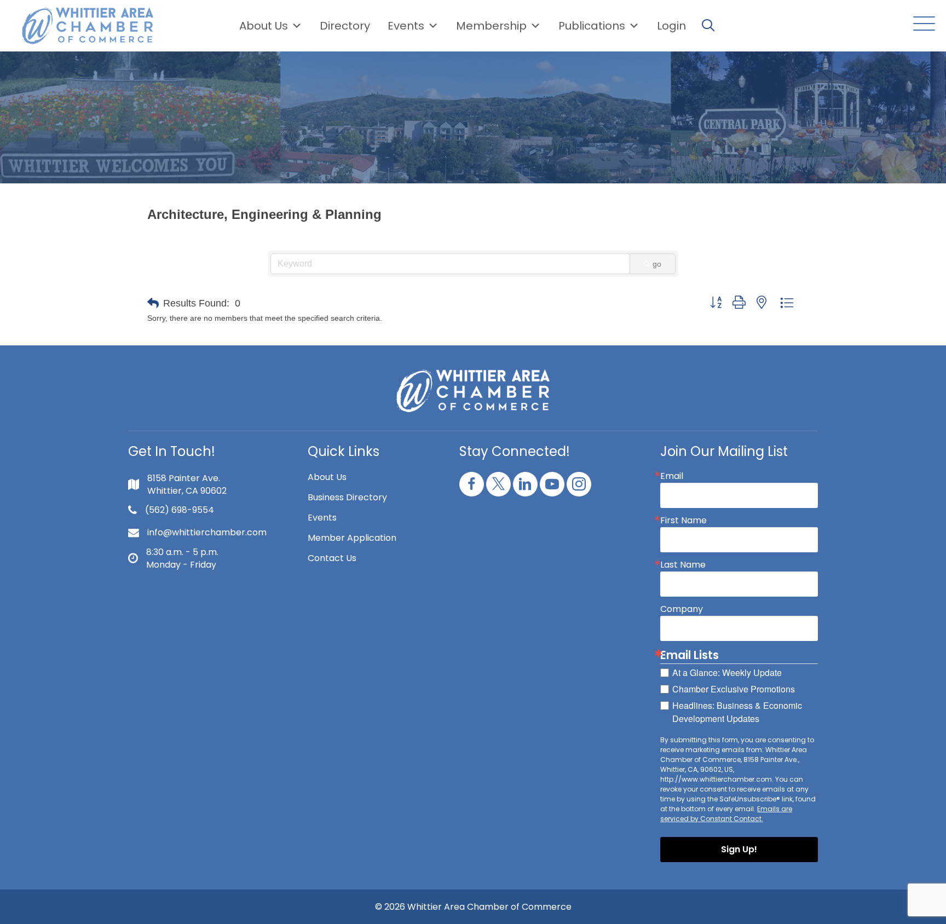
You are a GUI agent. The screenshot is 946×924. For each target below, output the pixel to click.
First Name (683, 520)
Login (671, 25)
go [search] (657, 263)
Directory (345, 25)
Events (322, 517)
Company (681, 609)
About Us (263, 25)
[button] (921, 24)
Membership (491, 25)
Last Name (683, 565)
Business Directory (347, 497)
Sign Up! (739, 849)
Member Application (352, 538)
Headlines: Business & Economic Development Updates (737, 712)
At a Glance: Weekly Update (727, 672)
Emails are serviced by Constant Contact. (726, 813)
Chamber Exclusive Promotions (733, 689)
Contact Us (332, 558)
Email (671, 476)
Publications (591, 25)
